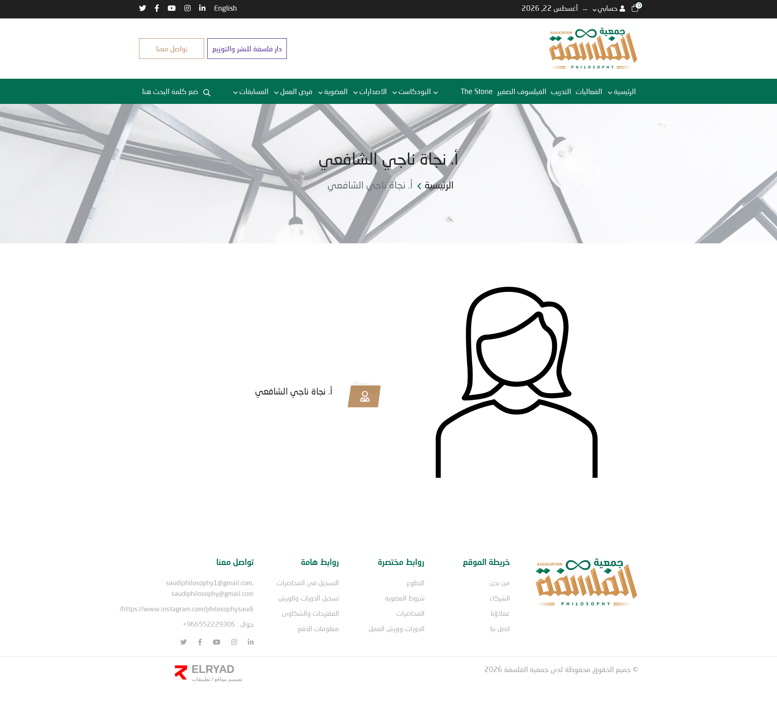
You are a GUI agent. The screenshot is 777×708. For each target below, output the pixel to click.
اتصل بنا (500, 628)
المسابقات (253, 91)
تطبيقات (201, 679)
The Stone (476, 91)
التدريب (561, 91)
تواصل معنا (172, 48)
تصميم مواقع (227, 679)
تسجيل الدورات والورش (308, 598)
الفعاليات (589, 91)
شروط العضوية (404, 598)
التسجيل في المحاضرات (308, 582)
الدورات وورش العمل (396, 628)
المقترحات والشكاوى (310, 613)
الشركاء (500, 598)
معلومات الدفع (318, 628)
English (225, 8)
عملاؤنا (500, 613)
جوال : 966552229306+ (218, 624)
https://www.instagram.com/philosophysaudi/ (187, 609)
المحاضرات (410, 613)
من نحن (499, 582)
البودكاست (414, 91)
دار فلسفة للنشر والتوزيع (247, 48)
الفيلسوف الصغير (521, 91)
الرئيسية (625, 91)
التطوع (415, 582)
